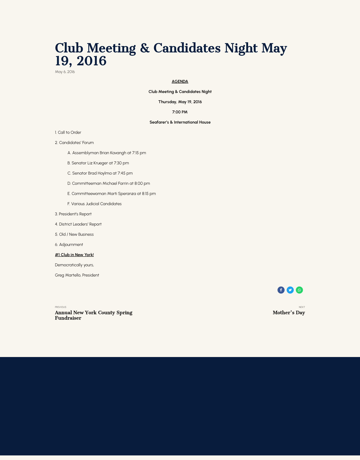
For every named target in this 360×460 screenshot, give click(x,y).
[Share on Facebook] (281, 290)
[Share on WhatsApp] (299, 290)
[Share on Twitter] (290, 290)
